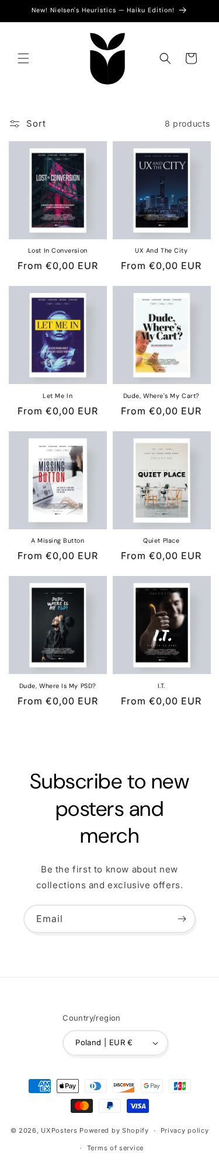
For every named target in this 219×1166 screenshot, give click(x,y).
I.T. (161, 686)
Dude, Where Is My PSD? (57, 686)
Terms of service (115, 1148)
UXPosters (59, 1130)
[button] (23, 58)
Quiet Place (161, 540)
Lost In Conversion (58, 250)
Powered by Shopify (114, 1130)
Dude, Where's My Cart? (161, 396)
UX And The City (161, 250)
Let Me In (57, 396)
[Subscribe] (181, 919)
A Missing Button (58, 540)
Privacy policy (185, 1130)
